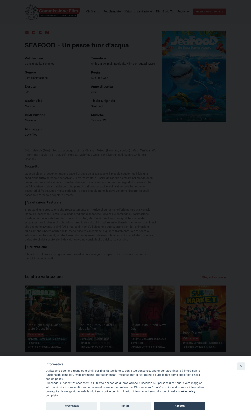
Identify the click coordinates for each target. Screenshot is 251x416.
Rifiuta (125, 405)
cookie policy (186, 391)
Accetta (180, 405)
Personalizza (71, 405)
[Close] (241, 366)
